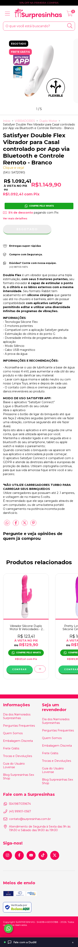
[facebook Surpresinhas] (19, 855)
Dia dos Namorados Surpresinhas (16, 716)
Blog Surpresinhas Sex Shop (18, 776)
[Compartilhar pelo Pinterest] (33, 524)
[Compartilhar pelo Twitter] (25, 524)
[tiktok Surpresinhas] (42, 855)
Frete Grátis (11, 748)
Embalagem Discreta (18, 741)
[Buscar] (70, 26)
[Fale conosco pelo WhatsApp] (8, 928)
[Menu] (7, 14)
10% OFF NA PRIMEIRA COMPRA (39, 2)
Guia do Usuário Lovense (14, 765)
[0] (69, 14)
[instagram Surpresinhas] (7, 855)
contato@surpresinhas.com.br (30, 819)
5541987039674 (20, 804)
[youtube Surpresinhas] (31, 855)
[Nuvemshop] (15, 931)
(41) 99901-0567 (20, 811)
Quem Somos (13, 733)
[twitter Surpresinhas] (54, 855)
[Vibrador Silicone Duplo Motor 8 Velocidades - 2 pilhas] (40, 668)
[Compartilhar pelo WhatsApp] (7, 523)
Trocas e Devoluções (17, 756)
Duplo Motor (48, 121)
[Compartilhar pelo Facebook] (16, 524)
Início (6, 121)
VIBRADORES (25, 121)
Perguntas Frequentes (19, 725)
